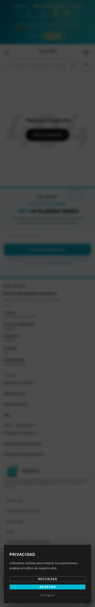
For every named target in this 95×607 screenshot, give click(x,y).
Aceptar (47, 587)
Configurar (47, 595)
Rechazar (47, 579)
